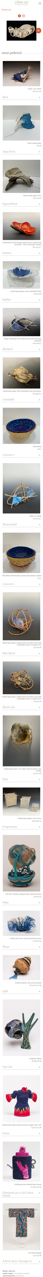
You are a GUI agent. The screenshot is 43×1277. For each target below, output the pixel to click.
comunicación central (21, 1273)
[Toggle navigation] (40, 3)
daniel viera (20, 1276)
